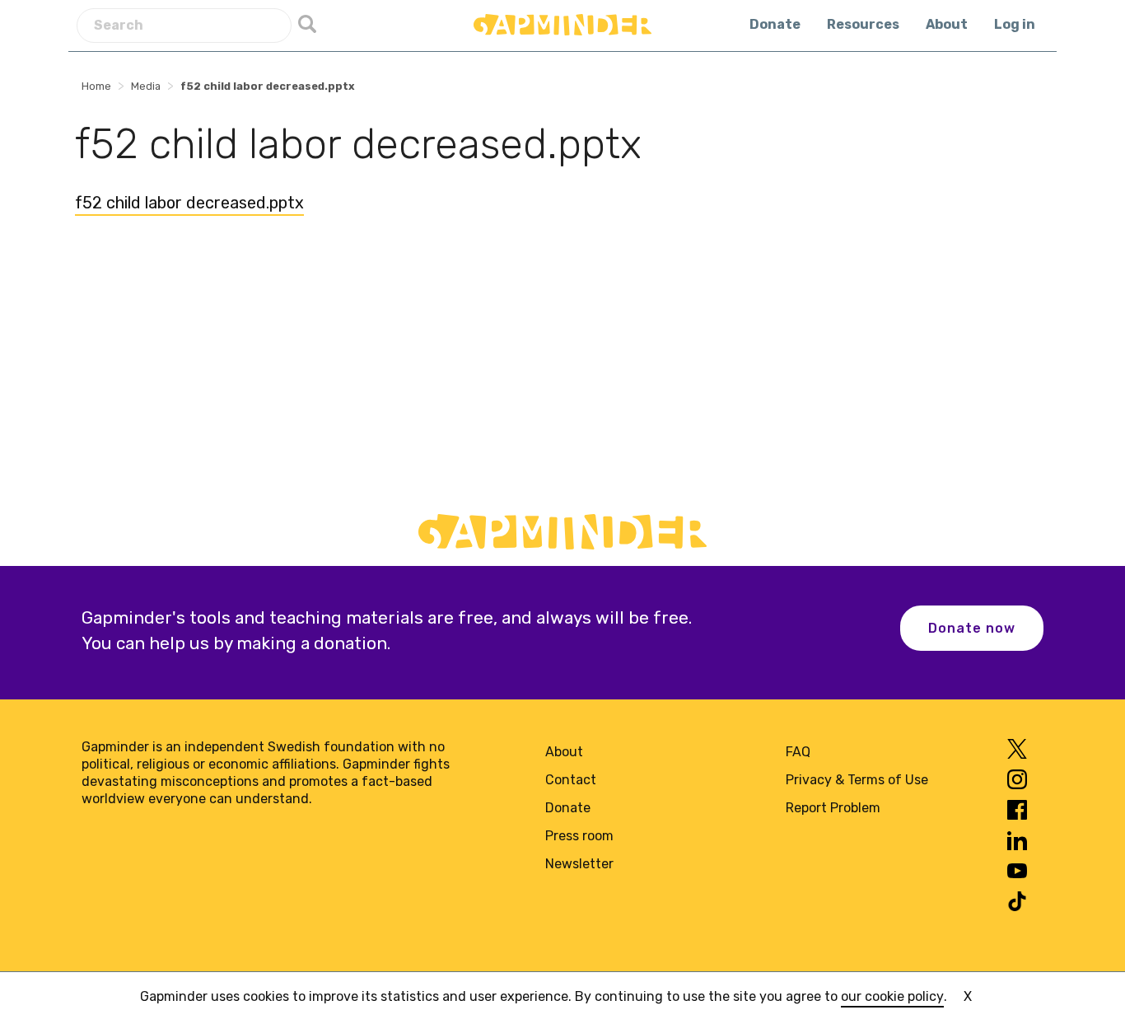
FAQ (798, 752)
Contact (570, 780)
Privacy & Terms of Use (857, 780)
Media (146, 86)
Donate (775, 24)
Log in (1014, 24)
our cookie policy (892, 996)
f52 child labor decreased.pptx (189, 203)
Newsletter (579, 864)
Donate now (971, 628)
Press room (579, 836)
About (947, 24)
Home (96, 86)
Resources (863, 24)
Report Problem (833, 808)
